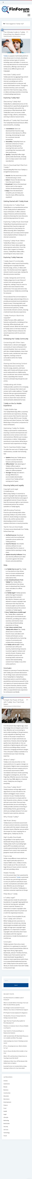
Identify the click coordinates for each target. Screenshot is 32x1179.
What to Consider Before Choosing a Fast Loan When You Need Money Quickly (16, 1004)
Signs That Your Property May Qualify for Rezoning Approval (14, 1022)
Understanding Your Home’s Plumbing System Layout (16, 1042)
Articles (6, 1081)
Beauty (5, 1087)
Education (6, 1096)
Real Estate (7, 1123)
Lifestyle (6, 1117)
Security (6, 1126)
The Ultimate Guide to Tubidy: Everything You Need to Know (16, 46)
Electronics (7, 1099)
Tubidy (6, 56)
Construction (7, 1093)
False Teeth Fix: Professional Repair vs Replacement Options (14, 1032)
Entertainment (7, 1102)
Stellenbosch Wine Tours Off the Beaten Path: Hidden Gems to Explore (15, 1062)
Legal (5, 1114)
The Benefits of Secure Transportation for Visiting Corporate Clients (15, 1017)
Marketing (6, 1120)
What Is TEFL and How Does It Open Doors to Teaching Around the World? (15, 1057)
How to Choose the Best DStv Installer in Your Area (15, 1052)
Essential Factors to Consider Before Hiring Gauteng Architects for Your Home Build (15, 1067)
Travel (5, 1136)
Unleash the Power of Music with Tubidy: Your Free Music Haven (14, 702)
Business (6, 1090)
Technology (7, 1132)
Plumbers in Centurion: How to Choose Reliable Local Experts (16, 1027)
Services (6, 1129)
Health (5, 1111)
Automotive (7, 1084)
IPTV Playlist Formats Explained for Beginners (15, 1013)
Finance (6, 1105)
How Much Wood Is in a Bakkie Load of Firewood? (14, 998)
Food (5, 1108)
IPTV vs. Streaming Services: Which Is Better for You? (15, 1047)
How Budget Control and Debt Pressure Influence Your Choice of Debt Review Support (16, 1009)
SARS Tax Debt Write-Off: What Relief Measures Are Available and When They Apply (16, 1037)
